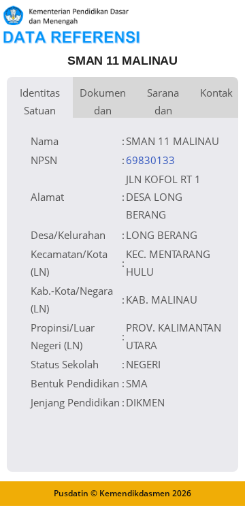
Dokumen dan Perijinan (103, 102)
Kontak (216, 92)
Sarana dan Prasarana (163, 102)
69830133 (150, 160)
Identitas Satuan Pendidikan (40, 102)
